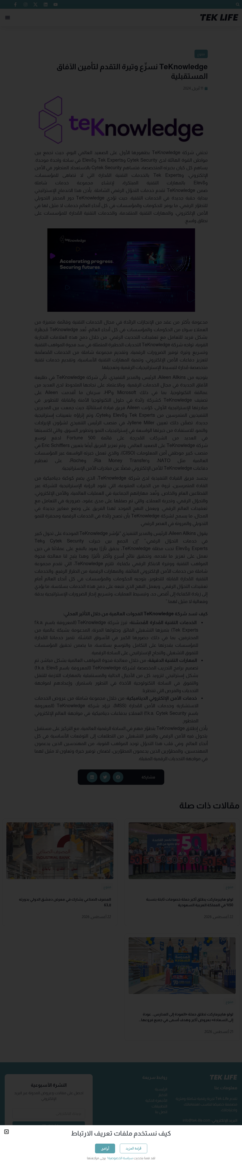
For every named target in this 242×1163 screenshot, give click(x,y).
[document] (121, 581)
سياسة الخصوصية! (120, 1158)
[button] (6, 1131)
